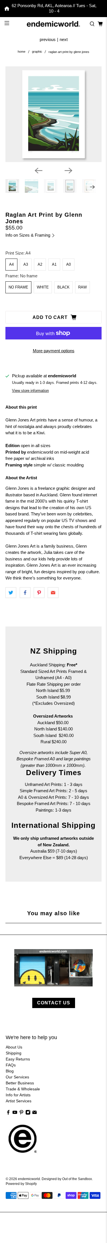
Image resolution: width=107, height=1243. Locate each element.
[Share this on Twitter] (10, 592)
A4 (11, 264)
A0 (68, 264)
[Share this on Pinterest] (39, 592)
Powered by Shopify (21, 1183)
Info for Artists (18, 1095)
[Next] (68, 170)
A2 (40, 264)
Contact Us (53, 1002)
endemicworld (29, 1179)
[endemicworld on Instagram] (28, 1113)
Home (21, 51)
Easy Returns (18, 1059)
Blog (10, 1071)
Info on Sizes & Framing (28, 235)
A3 (25, 264)
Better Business (20, 1083)
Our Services (17, 1077)
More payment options (53, 350)
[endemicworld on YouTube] (14, 1113)
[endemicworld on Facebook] (8, 1113)
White (43, 287)
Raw (82, 287)
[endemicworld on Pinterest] (21, 1113)
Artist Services (18, 1101)
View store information (30, 390)
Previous (48, 39)
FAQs (11, 1065)
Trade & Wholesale (23, 1089)
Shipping (13, 1053)
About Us (14, 1047)
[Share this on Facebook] (25, 592)
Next (64, 39)
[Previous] (38, 170)
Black (63, 287)
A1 (54, 264)
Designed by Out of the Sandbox (67, 1179)
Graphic (37, 51)
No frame (18, 287)
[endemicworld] (53, 24)
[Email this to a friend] (53, 592)
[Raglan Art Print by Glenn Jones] (53, 114)
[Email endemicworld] (34, 1113)
